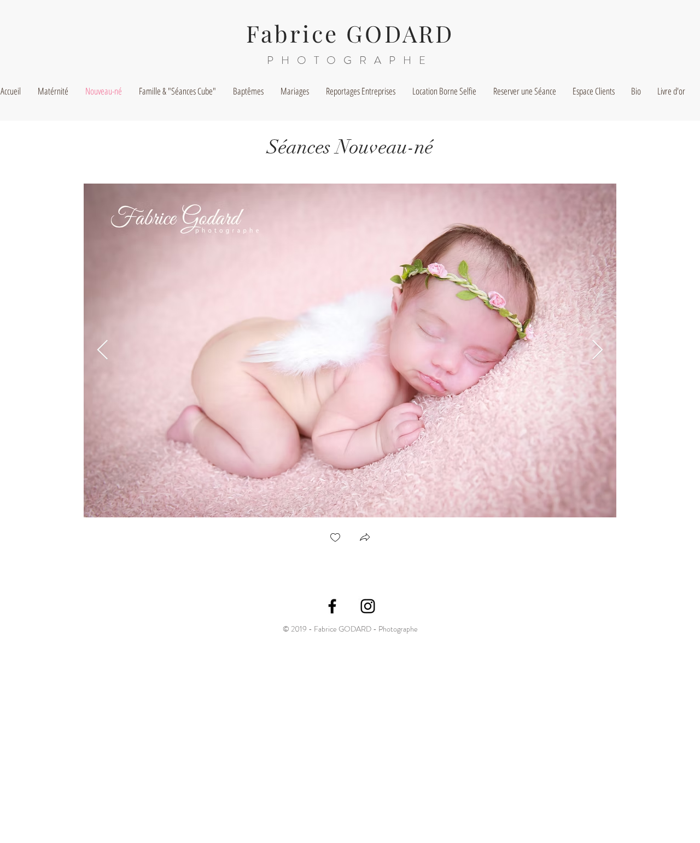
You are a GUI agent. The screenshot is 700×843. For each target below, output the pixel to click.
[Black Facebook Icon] (332, 606)
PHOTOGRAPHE (350, 60)
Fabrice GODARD (350, 33)
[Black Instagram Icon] (367, 606)
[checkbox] (335, 538)
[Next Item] (597, 350)
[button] (364, 538)
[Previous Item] (102, 350)
